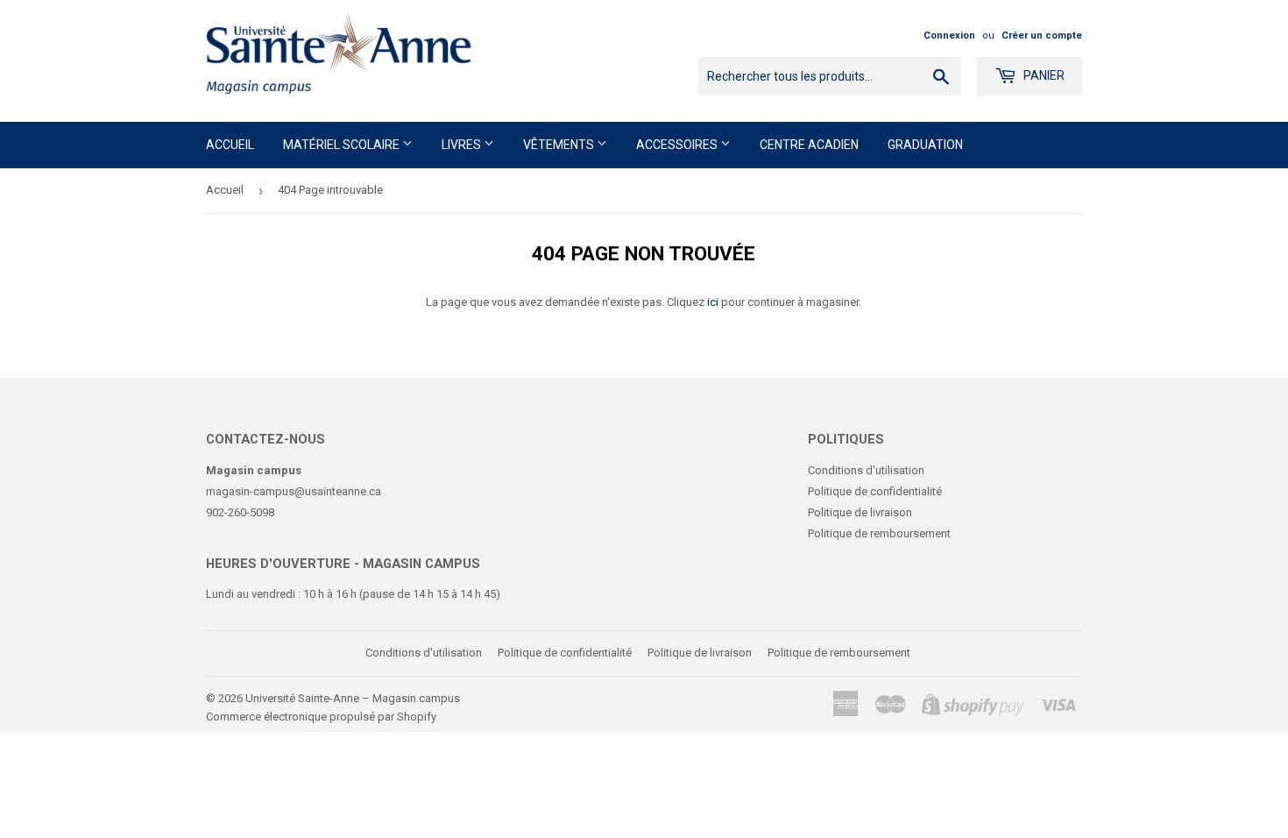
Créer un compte (1041, 35)
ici (712, 302)
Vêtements (560, 145)
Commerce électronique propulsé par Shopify (321, 716)
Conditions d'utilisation (866, 470)
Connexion (949, 35)
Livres (463, 145)
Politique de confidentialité (875, 491)
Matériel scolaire (342, 145)
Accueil (230, 145)
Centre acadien (809, 145)
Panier (1043, 75)
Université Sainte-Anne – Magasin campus (352, 698)
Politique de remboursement (879, 533)
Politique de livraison (860, 512)
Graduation (925, 145)
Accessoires (678, 145)
